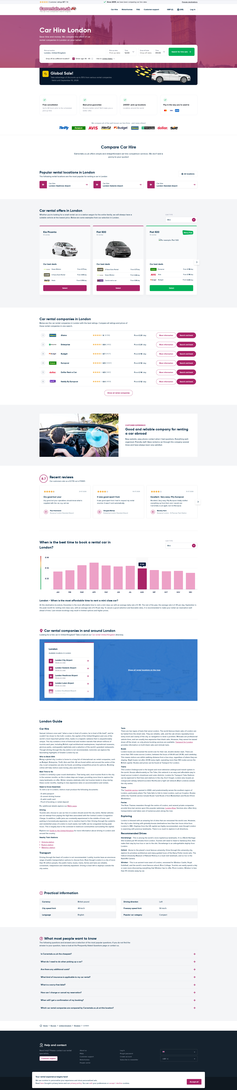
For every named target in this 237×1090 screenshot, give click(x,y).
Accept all (194, 1081)
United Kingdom (65, 1026)
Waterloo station (48, 847)
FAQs (82, 1054)
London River (170, 808)
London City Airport (63, 660)
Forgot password (126, 1054)
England (77, 1026)
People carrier (85, 1063)
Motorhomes (127, 9)
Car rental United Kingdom (103, 635)
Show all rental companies (118, 393)
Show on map (60, 663)
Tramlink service (131, 790)
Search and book (186, 335)
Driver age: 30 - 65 (83, 59)
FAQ (138, 9)
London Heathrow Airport (59, 184)
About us (83, 1050)
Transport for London (184, 742)
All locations (189, 174)
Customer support (151, 9)
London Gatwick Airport (113, 184)
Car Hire (114, 9)
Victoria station (47, 842)
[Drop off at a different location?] (43, 58)
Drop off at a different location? (57, 59)
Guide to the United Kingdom (61, 831)
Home (45, 1026)
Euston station (47, 845)
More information (166, 335)
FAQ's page (72, 806)
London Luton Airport (64, 683)
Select (64, 288)
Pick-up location (49, 50)
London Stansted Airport (167, 184)
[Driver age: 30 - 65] (73, 58)
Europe (53, 1026)
